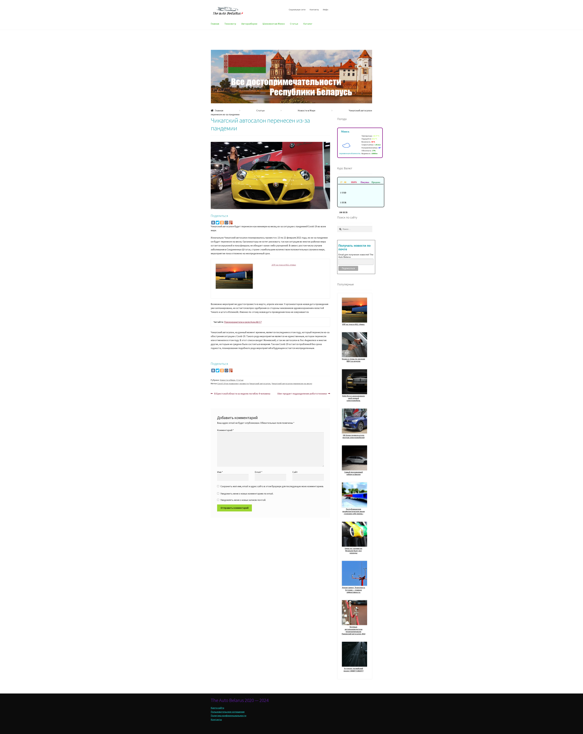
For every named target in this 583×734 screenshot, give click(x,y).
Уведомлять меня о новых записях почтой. (243, 499)
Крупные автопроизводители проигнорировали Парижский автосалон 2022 (353, 630)
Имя (220, 472)
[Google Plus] (231, 222)
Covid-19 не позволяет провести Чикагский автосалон (243, 383)
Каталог (307, 23)
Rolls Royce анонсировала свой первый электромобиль (353, 398)
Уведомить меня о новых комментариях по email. (246, 493)
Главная (215, 23)
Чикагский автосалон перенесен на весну (291, 383)
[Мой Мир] (226, 222)
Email (258, 472)
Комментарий (225, 430)
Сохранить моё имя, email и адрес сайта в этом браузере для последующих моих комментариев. (272, 486)
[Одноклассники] (222, 222)
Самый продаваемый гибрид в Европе (353, 473)
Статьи (294, 23)
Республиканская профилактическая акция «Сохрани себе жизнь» (353, 511)
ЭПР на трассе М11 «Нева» (283, 264)
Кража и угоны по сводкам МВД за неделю (353, 360)
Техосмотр (230, 23)
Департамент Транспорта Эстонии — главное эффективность (353, 589)
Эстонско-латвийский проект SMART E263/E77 (353, 669)
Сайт (295, 472)
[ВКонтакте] (213, 222)
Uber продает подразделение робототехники (302, 394)
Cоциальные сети (297, 9)
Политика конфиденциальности (228, 715)
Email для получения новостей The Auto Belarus (355, 255)
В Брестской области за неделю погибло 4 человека (242, 394)
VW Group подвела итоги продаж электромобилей (354, 436)
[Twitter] (217, 222)
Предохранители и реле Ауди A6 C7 (243, 321)
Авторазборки (249, 23)
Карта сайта (217, 707)
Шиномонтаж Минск (274, 23)
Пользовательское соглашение (228, 711)
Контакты (314, 9)
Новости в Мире (306, 110)
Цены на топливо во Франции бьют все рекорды (353, 550)
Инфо (325, 9)
